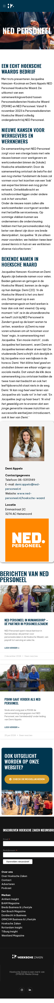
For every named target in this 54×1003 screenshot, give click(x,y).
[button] (5, 6)
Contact (6, 880)
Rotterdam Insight (12, 927)
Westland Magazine (13, 935)
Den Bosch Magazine (14, 911)
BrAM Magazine (11, 903)
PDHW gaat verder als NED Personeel (22, 701)
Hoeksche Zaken (11, 923)
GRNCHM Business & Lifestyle (19, 919)
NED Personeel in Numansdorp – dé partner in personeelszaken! (26, 622)
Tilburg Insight (10, 931)
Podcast (6, 888)
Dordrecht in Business (14, 915)
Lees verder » (11, 648)
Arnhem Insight (10, 899)
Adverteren (8, 884)
